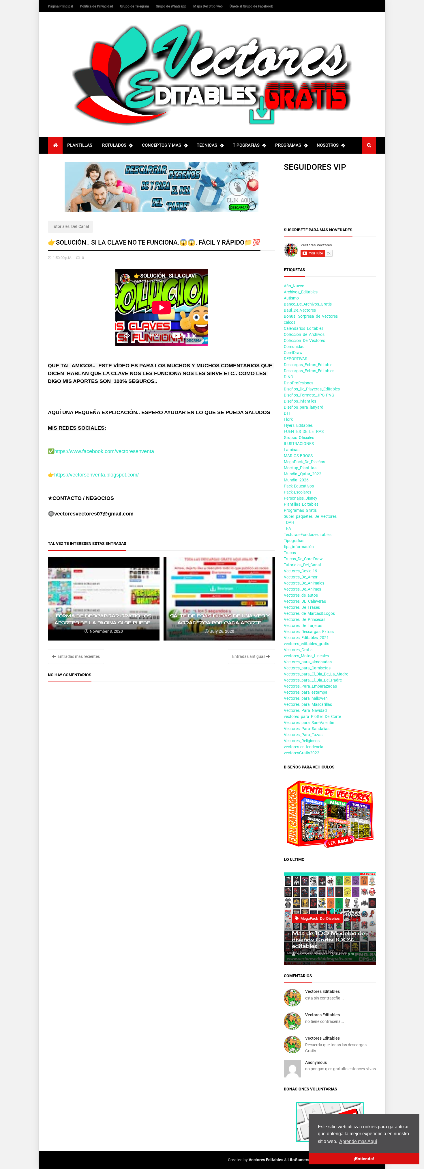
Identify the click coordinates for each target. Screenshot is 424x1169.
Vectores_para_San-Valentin (309, 722)
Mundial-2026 (296, 480)
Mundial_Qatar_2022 (302, 474)
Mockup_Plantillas (300, 468)
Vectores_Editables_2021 (306, 637)
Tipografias (294, 540)
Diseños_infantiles (300, 401)
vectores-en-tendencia (303, 746)
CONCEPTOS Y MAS (161, 145)
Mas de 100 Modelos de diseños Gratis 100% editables (328, 939)
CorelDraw (293, 352)
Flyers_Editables (298, 425)
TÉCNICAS (207, 145)
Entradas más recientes (78, 656)
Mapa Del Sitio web (208, 6)
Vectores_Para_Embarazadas (310, 686)
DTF (287, 413)
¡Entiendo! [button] (364, 1158)
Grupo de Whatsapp (171, 6)
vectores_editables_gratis (306, 643)
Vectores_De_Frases (302, 607)
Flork (288, 419)
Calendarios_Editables (303, 328)
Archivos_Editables (301, 292)
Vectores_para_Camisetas (307, 668)
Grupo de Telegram (135, 6)
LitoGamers (298, 1159)
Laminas (291, 449)
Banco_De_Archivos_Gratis (308, 304)
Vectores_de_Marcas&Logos (309, 613)
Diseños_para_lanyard (303, 407)
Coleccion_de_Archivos (304, 334)
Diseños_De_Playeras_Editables (312, 389)
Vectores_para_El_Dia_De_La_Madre (316, 674)
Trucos (290, 552)
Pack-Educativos (299, 486)
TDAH (289, 522)
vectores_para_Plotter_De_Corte (312, 716)
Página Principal (61, 6)
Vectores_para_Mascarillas (308, 704)
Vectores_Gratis (298, 649)
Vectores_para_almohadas (308, 662)
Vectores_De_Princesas (304, 619)
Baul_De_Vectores (300, 310)
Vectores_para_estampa (305, 692)
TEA (287, 528)
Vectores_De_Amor (301, 577)
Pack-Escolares (297, 492)
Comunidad (294, 346)
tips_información (299, 546)
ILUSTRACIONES (299, 443)
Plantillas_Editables (301, 504)
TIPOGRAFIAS (246, 145)
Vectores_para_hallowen (306, 698)
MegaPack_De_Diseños (304, 461)
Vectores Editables (322, 991)
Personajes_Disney (300, 498)
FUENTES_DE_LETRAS (304, 431)
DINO (288, 377)
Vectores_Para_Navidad (305, 710)
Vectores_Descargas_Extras (309, 631)
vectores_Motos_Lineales (306, 656)
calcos (289, 322)
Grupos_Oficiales (299, 437)
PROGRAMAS (288, 145)
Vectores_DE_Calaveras (305, 601)
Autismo (291, 298)
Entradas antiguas (249, 656)
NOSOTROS (328, 145)
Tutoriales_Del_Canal (70, 226)
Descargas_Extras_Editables (309, 370)
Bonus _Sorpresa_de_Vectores (311, 316)
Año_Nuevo (294, 286)
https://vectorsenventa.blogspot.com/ (96, 475)
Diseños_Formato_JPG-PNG (309, 395)
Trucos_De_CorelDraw (303, 558)
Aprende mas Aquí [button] (358, 1141)
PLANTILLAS (79, 145)
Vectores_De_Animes (302, 589)
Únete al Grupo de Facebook (251, 6)
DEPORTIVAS (295, 358)
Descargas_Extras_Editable (308, 364)
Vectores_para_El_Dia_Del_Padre (313, 680)
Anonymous (316, 1062)
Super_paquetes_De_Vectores (310, 516)
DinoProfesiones (298, 383)
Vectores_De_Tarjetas (303, 625)
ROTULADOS (114, 145)
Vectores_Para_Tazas (303, 734)
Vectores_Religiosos (302, 740)
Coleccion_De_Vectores (304, 340)
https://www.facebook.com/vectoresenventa (104, 451)
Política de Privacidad (97, 6)
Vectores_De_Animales (304, 583)
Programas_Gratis (300, 510)
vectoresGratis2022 (301, 753)
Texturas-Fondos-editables (307, 534)
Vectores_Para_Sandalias (306, 728)
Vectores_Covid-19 (300, 571)
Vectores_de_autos (301, 595)
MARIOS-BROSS (298, 455)
